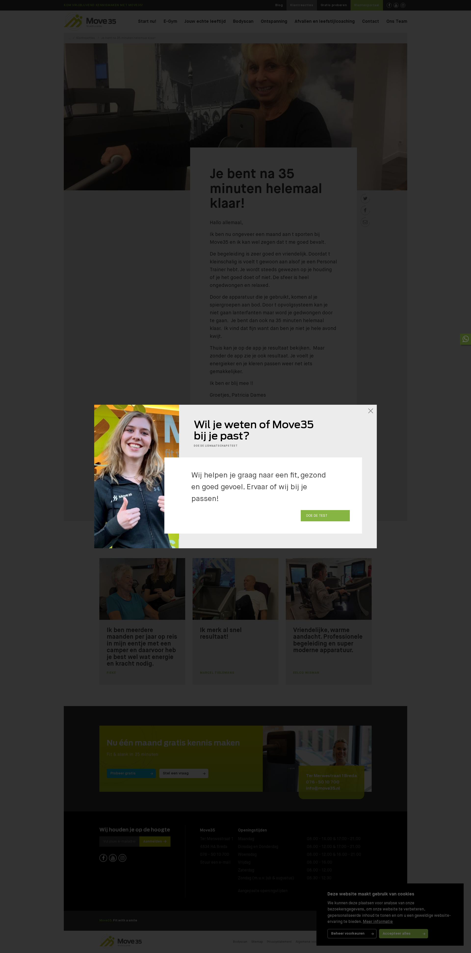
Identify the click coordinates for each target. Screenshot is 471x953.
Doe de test (316, 515)
